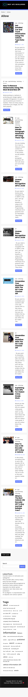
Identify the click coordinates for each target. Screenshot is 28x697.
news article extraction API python (15, 636)
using (18, 654)
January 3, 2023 (19, 400)
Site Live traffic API (15, 646)
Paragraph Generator (17, 122)
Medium (19, 633)
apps (16, 23)
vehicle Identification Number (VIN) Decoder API (12, 660)
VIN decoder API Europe (8, 670)
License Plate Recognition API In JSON (20, 183)
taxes (13, 651)
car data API (6, 613)
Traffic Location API (11, 654)
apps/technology (12, 81)
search (11, 643)
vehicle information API (12, 665)
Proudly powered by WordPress (13, 691)
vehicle (5, 657)
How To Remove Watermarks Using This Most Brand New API (13, 88)
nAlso (4, 636)
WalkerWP (22, 693)
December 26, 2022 (20, 513)
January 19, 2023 (20, 188)
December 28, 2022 (20, 454)
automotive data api (7, 610)
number (5, 639)
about (5, 605)
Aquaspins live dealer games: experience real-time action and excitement (12, 589)
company (14, 616)
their (4, 654)
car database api (15, 613)
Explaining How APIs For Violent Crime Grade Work (19, 393)
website (16, 670)
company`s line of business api (11, 621)
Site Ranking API (15, 648)
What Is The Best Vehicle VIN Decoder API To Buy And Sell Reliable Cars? (20, 503)
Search (22, 566)
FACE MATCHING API (21, 626)
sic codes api (18, 643)
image (14, 629)
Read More (18, 73)
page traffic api (12, 639)
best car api (15, 610)
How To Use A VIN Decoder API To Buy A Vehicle (19, 448)
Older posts (5, 554)
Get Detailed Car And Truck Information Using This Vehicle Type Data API (20, 34)
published (21, 640)
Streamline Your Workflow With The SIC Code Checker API (20, 287)
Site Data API (6, 646)
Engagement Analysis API (9, 626)
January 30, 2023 (8, 92)
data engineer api (7, 624)
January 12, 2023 (20, 296)
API (3, 81)
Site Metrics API (6, 648)
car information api (7, 616)
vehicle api (11, 657)
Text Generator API (19, 651)
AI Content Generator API (14, 605)
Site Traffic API (7, 651)
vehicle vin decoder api (9, 667)
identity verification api (7, 629)
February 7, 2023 (20, 44)
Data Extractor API (17, 624)
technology (20, 23)
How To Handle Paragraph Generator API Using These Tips (19, 132)
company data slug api (9, 618)
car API (20, 610)
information (9, 632)
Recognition (5, 643)
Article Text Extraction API (9, 608)
